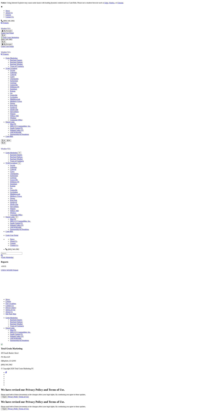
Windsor (13, 118)
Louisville (13, 95)
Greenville (14, 85)
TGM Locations (11, 68)
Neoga (12, 103)
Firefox (111, 3)
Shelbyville (14, 110)
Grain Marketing (12, 58)
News (8, 11)
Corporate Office (16, 120)
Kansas (12, 91)
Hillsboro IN (14, 87)
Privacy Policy (11, 308)
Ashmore (13, 72)
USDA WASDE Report (9, 270)
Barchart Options (16, 62)
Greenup (13, 83)
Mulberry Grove (16, 101)
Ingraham (13, 89)
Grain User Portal (7, 33)
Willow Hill (14, 116)
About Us (9, 13)
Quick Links (10, 122)
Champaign (14, 79)
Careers (8, 15)
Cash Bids (9, 136)
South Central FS (16, 128)
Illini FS (13, 124)
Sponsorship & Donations (19, 134)
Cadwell (13, 75)
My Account (7, 31)
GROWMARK (15, 132)
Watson (12, 114)
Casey (12, 77)
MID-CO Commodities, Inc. (20, 126)
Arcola (12, 70)
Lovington (14, 97)
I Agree (4, 397)
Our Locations (11, 304)
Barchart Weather (16, 64)
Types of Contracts (17, 66)
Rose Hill (13, 105)
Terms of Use (10, 310)
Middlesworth (15, 99)
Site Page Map (11, 314)
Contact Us (10, 17)
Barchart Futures (16, 60)
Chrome (120, 3)
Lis (11, 93)
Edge (106, 3)
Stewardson (14, 112)
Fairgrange (14, 81)
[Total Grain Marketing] (10, 37)
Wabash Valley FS (16, 130)
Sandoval (13, 108)
